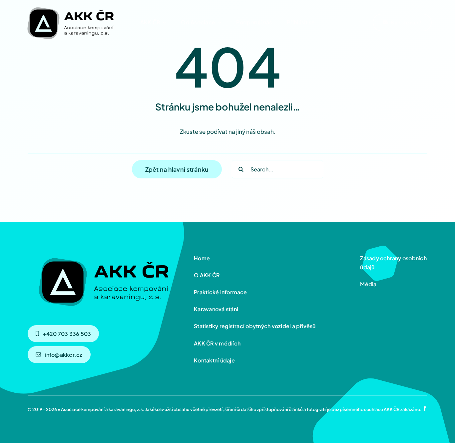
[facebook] (424, 408)
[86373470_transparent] (70, 5)
